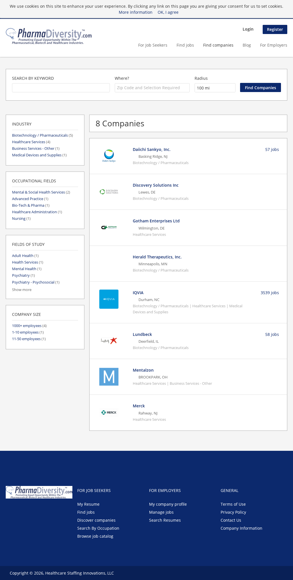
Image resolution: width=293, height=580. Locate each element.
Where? (122, 78)
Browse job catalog (95, 536)
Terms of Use (233, 504)
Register (275, 29)
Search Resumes (165, 520)
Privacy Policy (233, 512)
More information (136, 12)
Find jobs (185, 45)
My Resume (88, 504)
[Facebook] (10, 510)
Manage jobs (161, 512)
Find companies (218, 45)
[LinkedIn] (29, 510)
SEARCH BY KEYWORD (33, 78)
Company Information (241, 528)
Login (248, 29)
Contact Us (231, 520)
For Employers (273, 45)
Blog (247, 45)
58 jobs (272, 334)
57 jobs (272, 149)
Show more (21, 289)
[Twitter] (19, 510)
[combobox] (61, 87)
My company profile (168, 504)
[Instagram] (37, 510)
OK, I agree (168, 12)
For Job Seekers (152, 45)
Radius (201, 78)
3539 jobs (270, 292)
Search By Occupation (98, 528)
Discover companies (96, 520)
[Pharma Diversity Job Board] (49, 36)
